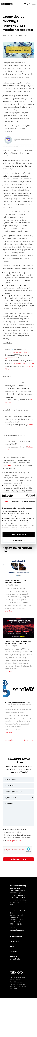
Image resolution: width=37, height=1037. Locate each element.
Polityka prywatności (15, 957)
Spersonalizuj (17, 540)
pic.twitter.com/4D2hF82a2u (24, 363)
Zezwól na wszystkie (18, 534)
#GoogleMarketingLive (21, 352)
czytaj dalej (8, 611)
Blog (12, 946)
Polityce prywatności (14, 841)
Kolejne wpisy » (29, 740)
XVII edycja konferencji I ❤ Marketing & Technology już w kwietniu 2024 (18, 642)
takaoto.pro (13, 980)
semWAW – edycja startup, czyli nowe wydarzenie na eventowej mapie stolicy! (18, 703)
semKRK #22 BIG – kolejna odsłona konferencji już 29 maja (16, 581)
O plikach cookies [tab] (28, 501)
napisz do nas (8, 465)
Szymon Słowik (17, 35)
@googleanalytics (11, 358)
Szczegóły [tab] (15, 501)
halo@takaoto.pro (17, 930)
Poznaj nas (14, 941)
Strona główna (16, 936)
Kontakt (13, 951)
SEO (25, 35)
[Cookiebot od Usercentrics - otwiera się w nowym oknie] (26, 495)
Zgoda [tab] (6, 501)
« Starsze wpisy (8, 740)
